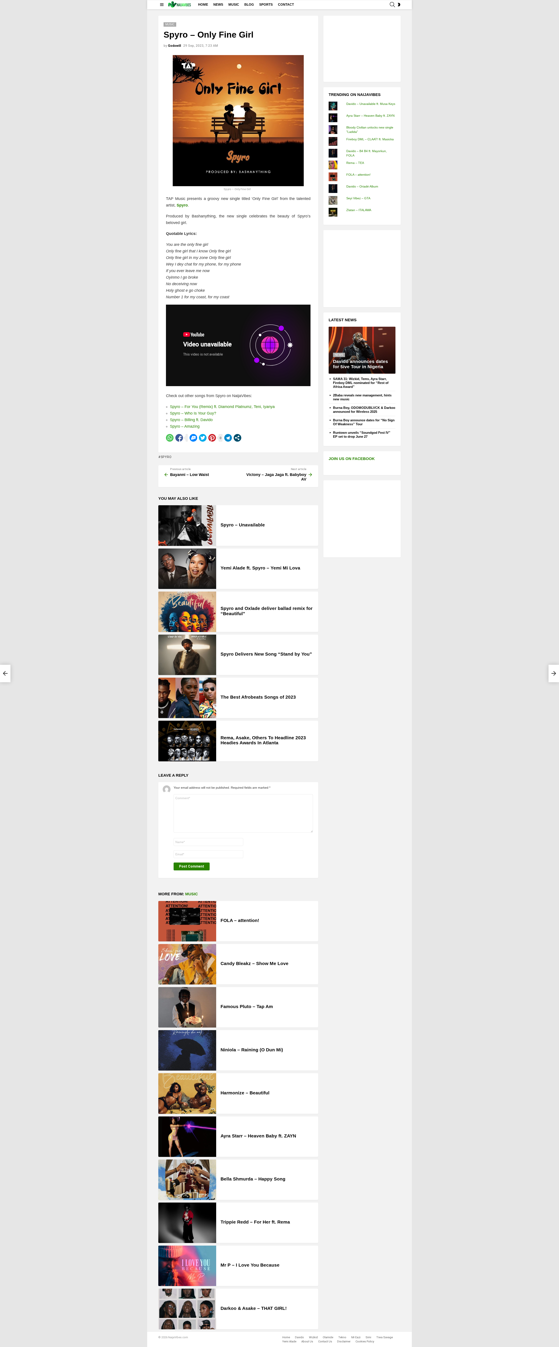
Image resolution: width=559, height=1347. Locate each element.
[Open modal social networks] (237, 438)
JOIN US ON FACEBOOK (352, 459)
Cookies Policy (364, 1341)
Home (286, 1337)
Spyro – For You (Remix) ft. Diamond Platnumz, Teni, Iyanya (222, 406)
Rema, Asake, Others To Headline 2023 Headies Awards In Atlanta (263, 740)
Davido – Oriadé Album (362, 186)
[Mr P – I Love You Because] (187, 1266)
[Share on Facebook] (179, 438)
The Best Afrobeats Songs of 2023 (258, 697)
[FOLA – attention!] (187, 921)
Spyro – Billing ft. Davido (191, 420)
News (339, 354)
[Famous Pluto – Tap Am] (187, 1007)
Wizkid (313, 1337)
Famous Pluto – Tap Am (247, 1006)
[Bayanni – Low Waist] (5, 673)
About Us (307, 1341)
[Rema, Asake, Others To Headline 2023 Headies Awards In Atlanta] (187, 741)
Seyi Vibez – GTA (358, 198)
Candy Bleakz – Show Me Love (254, 963)
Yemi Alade (289, 1341)
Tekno (342, 1337)
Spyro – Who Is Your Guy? (193, 413)
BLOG (249, 4)
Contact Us (325, 1341)
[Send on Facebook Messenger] (193, 438)
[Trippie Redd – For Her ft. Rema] (187, 1223)
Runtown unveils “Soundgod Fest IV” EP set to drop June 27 (361, 434)
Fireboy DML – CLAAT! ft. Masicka (370, 139)
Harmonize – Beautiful (245, 1092)
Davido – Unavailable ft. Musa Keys (370, 104)
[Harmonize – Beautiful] (187, 1093)
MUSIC (233, 4)
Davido (299, 1337)
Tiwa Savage (384, 1337)
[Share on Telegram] (228, 438)
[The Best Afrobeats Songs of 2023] (187, 698)
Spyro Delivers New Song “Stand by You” (266, 653)
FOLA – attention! (240, 920)
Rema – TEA (355, 163)
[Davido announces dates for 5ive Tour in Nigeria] (362, 350)
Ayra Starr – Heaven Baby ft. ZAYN (258, 1135)
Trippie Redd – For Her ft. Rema (255, 1221)
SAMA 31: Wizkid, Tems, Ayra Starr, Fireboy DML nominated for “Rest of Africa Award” (360, 383)
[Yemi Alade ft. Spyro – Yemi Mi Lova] (187, 569)
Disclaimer (343, 1341)
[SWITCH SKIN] (399, 4)
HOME (203, 4)
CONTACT (286, 4)
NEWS (218, 4)
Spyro (166, 457)
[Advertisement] (361, 48)
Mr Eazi (356, 1337)
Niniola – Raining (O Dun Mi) (252, 1049)
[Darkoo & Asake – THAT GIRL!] (187, 1309)
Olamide (328, 1337)
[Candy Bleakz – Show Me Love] (187, 964)
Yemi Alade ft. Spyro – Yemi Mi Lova (260, 567)
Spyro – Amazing (185, 426)
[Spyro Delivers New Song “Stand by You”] (187, 655)
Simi (368, 1337)
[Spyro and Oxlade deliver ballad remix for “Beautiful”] (187, 612)
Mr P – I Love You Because (250, 1264)
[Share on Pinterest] (212, 438)
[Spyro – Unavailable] (187, 525)
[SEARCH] (392, 4)
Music (191, 894)
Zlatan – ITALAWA (358, 210)
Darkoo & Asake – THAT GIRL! (254, 1308)
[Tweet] (203, 438)
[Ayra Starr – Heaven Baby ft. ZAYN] (187, 1136)
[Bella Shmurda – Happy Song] (187, 1180)
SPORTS (266, 4)
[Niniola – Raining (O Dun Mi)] (187, 1050)
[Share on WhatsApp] (170, 438)
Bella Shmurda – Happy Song (253, 1178)
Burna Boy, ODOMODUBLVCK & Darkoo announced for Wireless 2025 (364, 409)
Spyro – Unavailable (243, 524)
